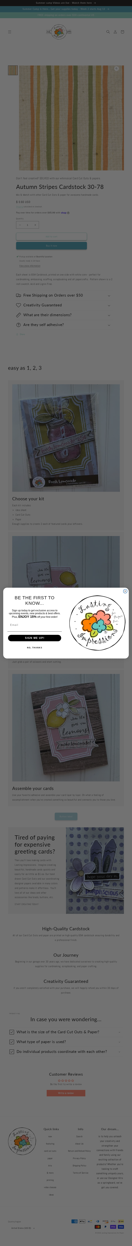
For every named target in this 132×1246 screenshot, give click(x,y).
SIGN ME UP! (34, 638)
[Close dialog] (125, 591)
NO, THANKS (34, 648)
